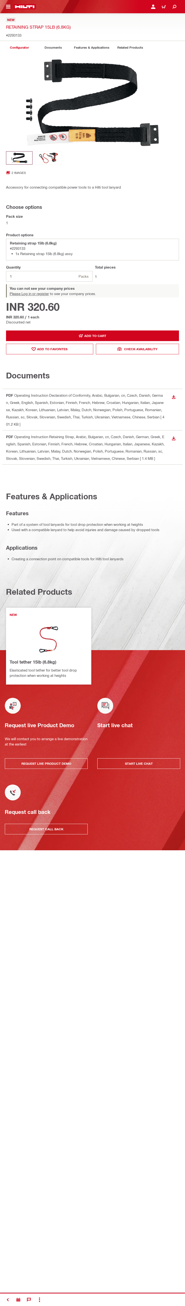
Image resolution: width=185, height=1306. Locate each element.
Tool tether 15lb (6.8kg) (33, 662)
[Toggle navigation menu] (8, 6)
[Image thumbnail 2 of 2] (48, 158)
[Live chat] (29, 1299)
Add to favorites (52, 349)
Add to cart (95, 336)
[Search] (174, 6)
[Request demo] (18, 1299)
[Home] (24, 6)
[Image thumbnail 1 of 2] (19, 158)
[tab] (19, 47)
